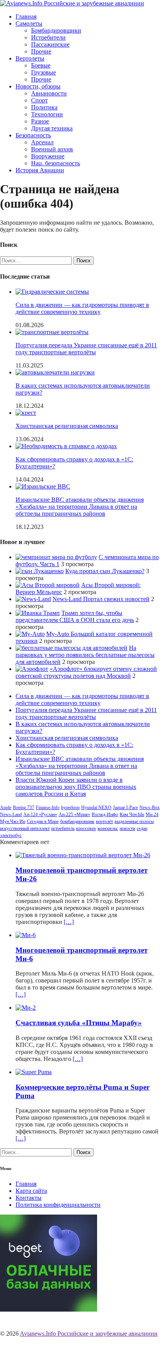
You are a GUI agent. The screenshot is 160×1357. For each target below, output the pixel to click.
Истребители (48, 37)
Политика (44, 107)
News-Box (149, 807)
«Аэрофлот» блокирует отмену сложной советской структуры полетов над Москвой (86, 672)
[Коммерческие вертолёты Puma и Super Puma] (34, 1072)
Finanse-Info (47, 807)
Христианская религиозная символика (67, 426)
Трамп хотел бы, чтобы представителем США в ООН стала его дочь (75, 616)
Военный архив (52, 149)
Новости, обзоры (38, 86)
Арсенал (42, 142)
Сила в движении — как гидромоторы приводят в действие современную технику (82, 308)
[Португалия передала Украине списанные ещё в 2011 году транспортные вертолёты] (52, 332)
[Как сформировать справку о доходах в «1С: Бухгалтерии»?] (66, 446)
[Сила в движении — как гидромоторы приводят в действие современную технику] (52, 291)
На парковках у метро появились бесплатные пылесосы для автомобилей (85, 655)
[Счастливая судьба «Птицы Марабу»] (26, 1007)
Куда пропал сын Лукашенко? (104, 571)
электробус (11, 835)
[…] (69, 922)
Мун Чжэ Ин (12, 821)
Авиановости (49, 93)
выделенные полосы (134, 821)
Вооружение (47, 156)
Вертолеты (30, 58)
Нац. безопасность (55, 163)
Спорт (39, 100)
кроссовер (86, 828)
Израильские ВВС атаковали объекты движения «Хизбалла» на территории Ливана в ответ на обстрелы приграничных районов (80, 506)
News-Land (11, 814)
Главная (26, 16)
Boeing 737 (23, 807)
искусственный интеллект (25, 828)
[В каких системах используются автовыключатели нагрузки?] (55, 372)
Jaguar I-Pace (125, 807)
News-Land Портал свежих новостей (101, 599)
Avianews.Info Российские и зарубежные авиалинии (89, 1333)
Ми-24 (152, 814)
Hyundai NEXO (96, 807)
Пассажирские (50, 44)
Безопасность (33, 135)
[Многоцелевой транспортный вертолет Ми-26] (83, 855)
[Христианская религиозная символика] (26, 412)
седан (142, 828)
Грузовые (43, 72)
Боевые (40, 65)
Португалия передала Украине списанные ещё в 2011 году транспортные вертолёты (86, 348)
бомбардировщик (77, 821)
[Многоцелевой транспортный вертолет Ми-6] (26, 935)
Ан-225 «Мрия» (74, 814)
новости (127, 828)
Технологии (47, 114)
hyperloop (70, 807)
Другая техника (52, 128)
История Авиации (40, 170)
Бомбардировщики (56, 30)
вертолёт (104, 821)
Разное (40, 121)
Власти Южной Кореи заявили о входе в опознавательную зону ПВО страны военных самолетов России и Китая (76, 786)
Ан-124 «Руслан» (40, 814)
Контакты (29, 1197)
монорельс (107, 828)
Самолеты (29, 23)
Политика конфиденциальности (58, 1204)
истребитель (63, 828)
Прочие (41, 51)
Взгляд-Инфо (105, 814)
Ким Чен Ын (132, 814)
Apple (5, 807)
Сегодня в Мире (43, 821)
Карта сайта (31, 1190)
